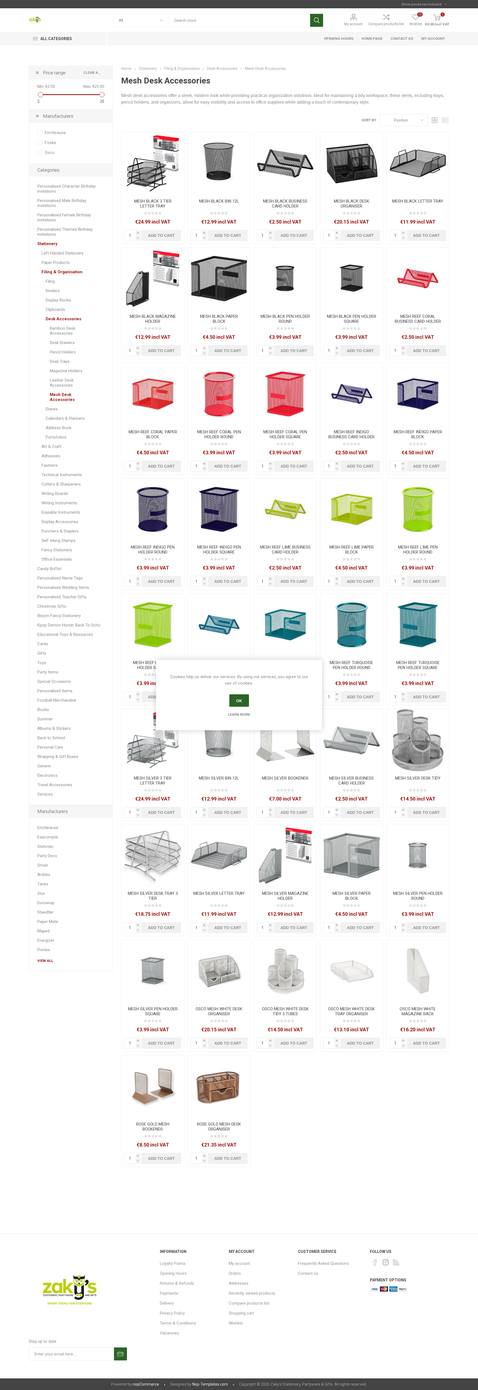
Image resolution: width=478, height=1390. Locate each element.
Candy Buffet (49, 568)
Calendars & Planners (65, 418)
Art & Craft (51, 446)
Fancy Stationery (56, 549)
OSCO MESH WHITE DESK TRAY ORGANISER (351, 1011)
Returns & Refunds (177, 1283)
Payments (169, 1293)
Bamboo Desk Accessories (62, 331)
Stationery (47, 243)
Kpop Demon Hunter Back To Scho (68, 625)
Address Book (58, 427)
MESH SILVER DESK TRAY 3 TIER (153, 896)
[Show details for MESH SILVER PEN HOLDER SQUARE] (152, 971)
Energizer (45, 940)
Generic (44, 766)
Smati (42, 865)
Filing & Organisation (61, 271)
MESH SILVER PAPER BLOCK (351, 896)
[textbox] (239, 20)
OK (239, 700)
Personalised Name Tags (60, 578)
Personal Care (50, 747)
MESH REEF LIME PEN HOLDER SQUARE (153, 665)
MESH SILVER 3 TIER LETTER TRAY (153, 781)
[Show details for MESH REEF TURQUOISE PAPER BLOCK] (285, 625)
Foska (50, 142)
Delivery (167, 1303)
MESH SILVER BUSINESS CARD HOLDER (351, 781)
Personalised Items (54, 690)
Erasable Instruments (60, 512)
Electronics (47, 775)
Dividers (53, 290)
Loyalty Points (173, 1263)
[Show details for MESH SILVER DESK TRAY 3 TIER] (152, 855)
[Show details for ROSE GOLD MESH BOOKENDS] (152, 1086)
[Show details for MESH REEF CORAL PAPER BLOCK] (152, 394)
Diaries (52, 408)
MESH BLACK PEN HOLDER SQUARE (351, 319)
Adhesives (50, 455)
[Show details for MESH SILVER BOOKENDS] (285, 740)
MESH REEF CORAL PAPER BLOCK (153, 434)
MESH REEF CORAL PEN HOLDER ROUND (219, 434)
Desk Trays (60, 361)
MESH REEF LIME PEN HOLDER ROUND (418, 550)
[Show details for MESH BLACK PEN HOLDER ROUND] (285, 279)
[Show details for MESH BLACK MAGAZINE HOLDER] (152, 279)
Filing (50, 281)
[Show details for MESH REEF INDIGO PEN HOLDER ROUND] (152, 509)
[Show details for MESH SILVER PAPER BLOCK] (351, 855)
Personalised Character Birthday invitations (66, 189)
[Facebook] (375, 1262)
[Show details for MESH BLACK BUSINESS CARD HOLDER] (285, 163)
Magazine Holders (66, 370)
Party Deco (47, 855)
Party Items (47, 672)
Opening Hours (173, 1273)
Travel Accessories (54, 784)
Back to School (51, 737)
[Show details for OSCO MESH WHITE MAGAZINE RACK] (418, 971)
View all (45, 961)
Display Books (58, 300)
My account (353, 24)
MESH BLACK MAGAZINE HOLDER (153, 319)
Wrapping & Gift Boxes (57, 756)
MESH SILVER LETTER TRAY (219, 893)
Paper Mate (47, 921)
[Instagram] (385, 1262)
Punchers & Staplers (60, 531)
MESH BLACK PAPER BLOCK (219, 319)
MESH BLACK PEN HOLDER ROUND (285, 319)
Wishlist (236, 1323)
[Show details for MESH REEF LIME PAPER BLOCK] (351, 509)
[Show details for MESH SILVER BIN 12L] (219, 740)
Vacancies (169, 1333)
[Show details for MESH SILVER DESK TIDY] (418, 740)
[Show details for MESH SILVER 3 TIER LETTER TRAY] (152, 740)
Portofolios (56, 437)
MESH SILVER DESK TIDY (417, 778)
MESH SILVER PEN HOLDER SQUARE (153, 1011)
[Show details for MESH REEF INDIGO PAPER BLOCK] (418, 394)
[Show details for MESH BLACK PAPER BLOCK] (219, 279)
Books (43, 709)
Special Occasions (54, 681)
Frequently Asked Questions (323, 1263)
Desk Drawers (62, 342)
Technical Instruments (61, 474)
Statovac (45, 846)
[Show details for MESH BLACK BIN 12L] (219, 163)
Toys (41, 662)
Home (126, 68)
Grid (434, 120)
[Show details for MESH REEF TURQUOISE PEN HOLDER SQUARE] (418, 625)
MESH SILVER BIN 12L (219, 778)
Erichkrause (55, 132)
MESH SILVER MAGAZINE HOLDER (285, 896)
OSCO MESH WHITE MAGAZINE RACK (418, 1011)
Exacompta (47, 837)
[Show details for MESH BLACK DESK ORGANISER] (351, 163)
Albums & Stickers (54, 728)
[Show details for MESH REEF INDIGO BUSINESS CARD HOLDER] (351, 394)
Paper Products (55, 262)
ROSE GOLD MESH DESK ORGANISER (219, 1127)
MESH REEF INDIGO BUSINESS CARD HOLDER (351, 434)
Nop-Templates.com (210, 1384)
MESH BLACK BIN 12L (219, 201)
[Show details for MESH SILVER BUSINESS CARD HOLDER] (351, 740)
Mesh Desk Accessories (62, 397)
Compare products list (386, 24)
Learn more (239, 714)
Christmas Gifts (51, 606)
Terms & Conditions (178, 1323)
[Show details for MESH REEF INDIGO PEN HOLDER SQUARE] (219, 509)
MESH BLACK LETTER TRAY (417, 201)
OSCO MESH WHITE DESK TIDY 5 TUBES (285, 1011)
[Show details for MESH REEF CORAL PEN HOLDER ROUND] (219, 394)
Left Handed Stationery (62, 253)
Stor (41, 893)
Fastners (49, 465)
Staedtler (45, 912)
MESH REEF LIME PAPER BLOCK (351, 550)
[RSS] (396, 1262)
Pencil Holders (63, 352)
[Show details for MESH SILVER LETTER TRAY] (219, 855)
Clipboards (55, 309)
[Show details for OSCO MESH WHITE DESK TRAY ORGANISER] (351, 971)
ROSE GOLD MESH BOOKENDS (152, 1127)
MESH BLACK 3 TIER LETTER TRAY (153, 204)
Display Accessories (59, 521)
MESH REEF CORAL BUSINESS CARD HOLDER (418, 319)
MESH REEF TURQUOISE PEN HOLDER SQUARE (418, 665)
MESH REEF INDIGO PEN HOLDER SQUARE (219, 550)
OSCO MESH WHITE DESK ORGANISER (219, 1011)
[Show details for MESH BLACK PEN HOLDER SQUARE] (351, 279)
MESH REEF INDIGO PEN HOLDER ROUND (153, 550)
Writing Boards (54, 493)
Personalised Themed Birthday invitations (65, 232)
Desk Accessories (63, 318)
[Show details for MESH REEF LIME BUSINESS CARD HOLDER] (285, 509)
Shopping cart (241, 1313)
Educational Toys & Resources (65, 634)
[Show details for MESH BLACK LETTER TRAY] (418, 163)
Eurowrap (45, 902)
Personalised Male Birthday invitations (61, 203)
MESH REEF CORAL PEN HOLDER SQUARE (285, 434)
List (445, 120)
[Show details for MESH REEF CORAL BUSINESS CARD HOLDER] (418, 279)
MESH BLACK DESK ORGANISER (351, 204)
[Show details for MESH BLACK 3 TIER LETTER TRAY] (152, 163)
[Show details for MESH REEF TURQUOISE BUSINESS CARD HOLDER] (219, 625)
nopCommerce (146, 1384)
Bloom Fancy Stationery (59, 615)
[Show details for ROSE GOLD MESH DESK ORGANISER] (219, 1086)
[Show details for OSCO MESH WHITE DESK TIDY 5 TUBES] (285, 971)
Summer (45, 719)
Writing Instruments (59, 502)
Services (45, 794)
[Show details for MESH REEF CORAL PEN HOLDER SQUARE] (285, 394)
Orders (235, 1273)
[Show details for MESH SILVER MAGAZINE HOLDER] (285, 855)
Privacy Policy (172, 1313)
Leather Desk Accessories (62, 383)
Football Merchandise (56, 700)
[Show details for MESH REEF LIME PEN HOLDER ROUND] (418, 509)
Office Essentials (56, 559)
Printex (43, 949)
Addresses (238, 1283)
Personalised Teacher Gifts (62, 596)
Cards (42, 643)
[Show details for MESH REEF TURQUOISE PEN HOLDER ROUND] (351, 625)
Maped (43, 931)
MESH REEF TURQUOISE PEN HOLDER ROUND (351, 665)
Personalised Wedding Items (63, 587)
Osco (49, 152)
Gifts (41, 653)
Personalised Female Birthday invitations (64, 217)
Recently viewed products (252, 1293)
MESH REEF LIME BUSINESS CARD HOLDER (285, 550)
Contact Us (308, 1273)
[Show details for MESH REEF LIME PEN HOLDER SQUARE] (152, 625)
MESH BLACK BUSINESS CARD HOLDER (285, 204)
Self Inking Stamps (58, 540)
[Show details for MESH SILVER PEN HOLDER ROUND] (418, 855)
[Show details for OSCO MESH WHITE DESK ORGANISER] (219, 971)
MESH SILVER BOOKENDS (285, 778)
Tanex (42, 884)
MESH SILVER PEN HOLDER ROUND (418, 896)
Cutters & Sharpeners (61, 484)
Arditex (43, 874)
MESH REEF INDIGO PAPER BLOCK (418, 434)
